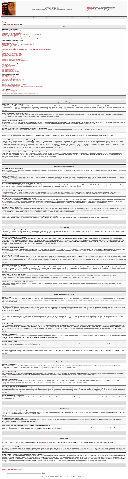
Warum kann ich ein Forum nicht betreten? (12, 59)
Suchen (38, 17)
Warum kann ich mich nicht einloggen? (11, 30)
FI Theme (68, 476)
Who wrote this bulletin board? (9, 90)
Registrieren (62, 17)
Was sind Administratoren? (8, 75)
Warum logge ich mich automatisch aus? (12, 33)
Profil (68, 17)
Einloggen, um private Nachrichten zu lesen (81, 17)
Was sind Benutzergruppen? (9, 78)
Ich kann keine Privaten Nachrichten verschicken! (14, 84)
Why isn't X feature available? (9, 92)
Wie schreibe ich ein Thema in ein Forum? (12, 53)
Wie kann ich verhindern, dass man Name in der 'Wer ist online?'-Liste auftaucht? (21, 34)
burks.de (89, 7)
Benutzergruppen (54, 17)
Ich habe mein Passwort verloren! (10, 35)
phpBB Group (47, 442)
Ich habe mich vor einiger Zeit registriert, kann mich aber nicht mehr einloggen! (21, 38)
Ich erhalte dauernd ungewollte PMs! (11, 85)
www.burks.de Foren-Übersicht (10, 24)
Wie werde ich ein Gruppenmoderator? (11, 80)
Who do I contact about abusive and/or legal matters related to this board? (20, 93)
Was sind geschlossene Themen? (10, 71)
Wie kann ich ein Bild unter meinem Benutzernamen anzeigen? (17, 46)
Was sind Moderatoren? (8, 76)
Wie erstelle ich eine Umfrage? (9, 56)
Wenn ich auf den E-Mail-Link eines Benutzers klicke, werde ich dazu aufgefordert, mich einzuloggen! (26, 49)
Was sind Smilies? (6, 66)
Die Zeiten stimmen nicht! (8, 43)
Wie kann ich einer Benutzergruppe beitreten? (13, 79)
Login (93, 17)
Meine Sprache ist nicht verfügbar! (10, 45)
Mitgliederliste (45, 17)
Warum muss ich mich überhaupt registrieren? (13, 32)
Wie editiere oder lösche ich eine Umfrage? (12, 58)
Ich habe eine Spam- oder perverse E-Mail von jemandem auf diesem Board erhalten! (22, 86)
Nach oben (4, 110)
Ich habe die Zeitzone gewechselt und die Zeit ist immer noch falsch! (18, 44)
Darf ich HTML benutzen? (8, 65)
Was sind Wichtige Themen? (9, 70)
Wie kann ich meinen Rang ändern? (10, 48)
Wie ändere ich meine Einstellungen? (11, 42)
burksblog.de (90, 8)
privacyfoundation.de (93, 10)
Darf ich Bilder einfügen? (8, 68)
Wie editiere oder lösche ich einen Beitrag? (12, 54)
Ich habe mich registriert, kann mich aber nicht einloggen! (16, 36)
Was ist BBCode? (6, 64)
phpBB (49, 476)
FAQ (34, 17)
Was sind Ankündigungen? (8, 69)
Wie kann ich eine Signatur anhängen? (11, 55)
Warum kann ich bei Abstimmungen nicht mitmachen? (15, 60)
